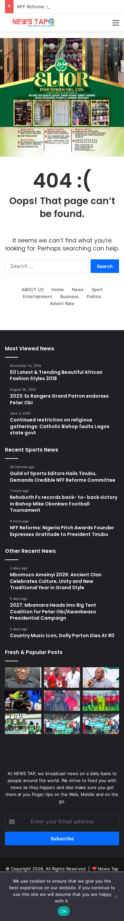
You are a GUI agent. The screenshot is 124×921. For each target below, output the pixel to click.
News (78, 289)
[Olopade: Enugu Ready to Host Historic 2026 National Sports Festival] (62, 700)
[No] (115, 897)
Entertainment (37, 296)
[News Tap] (31, 22)
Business (69, 296)
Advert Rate (62, 303)
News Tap (108, 868)
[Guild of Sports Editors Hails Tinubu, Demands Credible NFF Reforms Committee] (23, 677)
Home (58, 289)
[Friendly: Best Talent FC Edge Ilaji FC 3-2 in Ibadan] (101, 700)
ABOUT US (32, 289)
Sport (97, 289)
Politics (94, 296)
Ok (64, 911)
